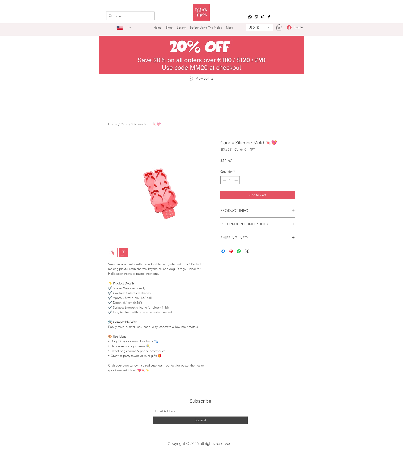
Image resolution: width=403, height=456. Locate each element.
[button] (259, 27)
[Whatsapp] (250, 17)
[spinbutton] (230, 180)
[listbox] (259, 27)
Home (113, 124)
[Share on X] (247, 251)
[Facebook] (269, 17)
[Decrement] (224, 180)
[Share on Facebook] (223, 251)
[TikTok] (262, 17)
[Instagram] (256, 17)
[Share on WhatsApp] (239, 251)
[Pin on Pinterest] (231, 251)
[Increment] (236, 180)
